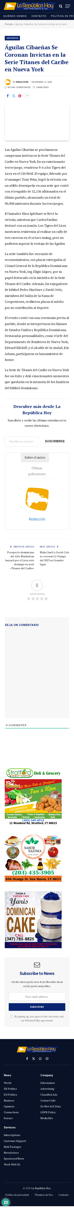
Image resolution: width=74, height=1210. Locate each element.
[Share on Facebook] (7, 96)
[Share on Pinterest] (20, 96)
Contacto (39, 16)
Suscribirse (55, 441)
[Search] (60, 6)
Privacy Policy (32, 1020)
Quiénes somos (15, 16)
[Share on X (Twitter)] (14, 96)
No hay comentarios (19, 87)
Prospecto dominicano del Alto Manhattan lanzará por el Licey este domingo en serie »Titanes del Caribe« (19, 560)
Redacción (22, 82)
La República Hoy (40, 1188)
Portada (9, 24)
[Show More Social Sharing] (27, 96)
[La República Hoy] (29, 6)
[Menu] (67, 6)
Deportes (12, 38)
